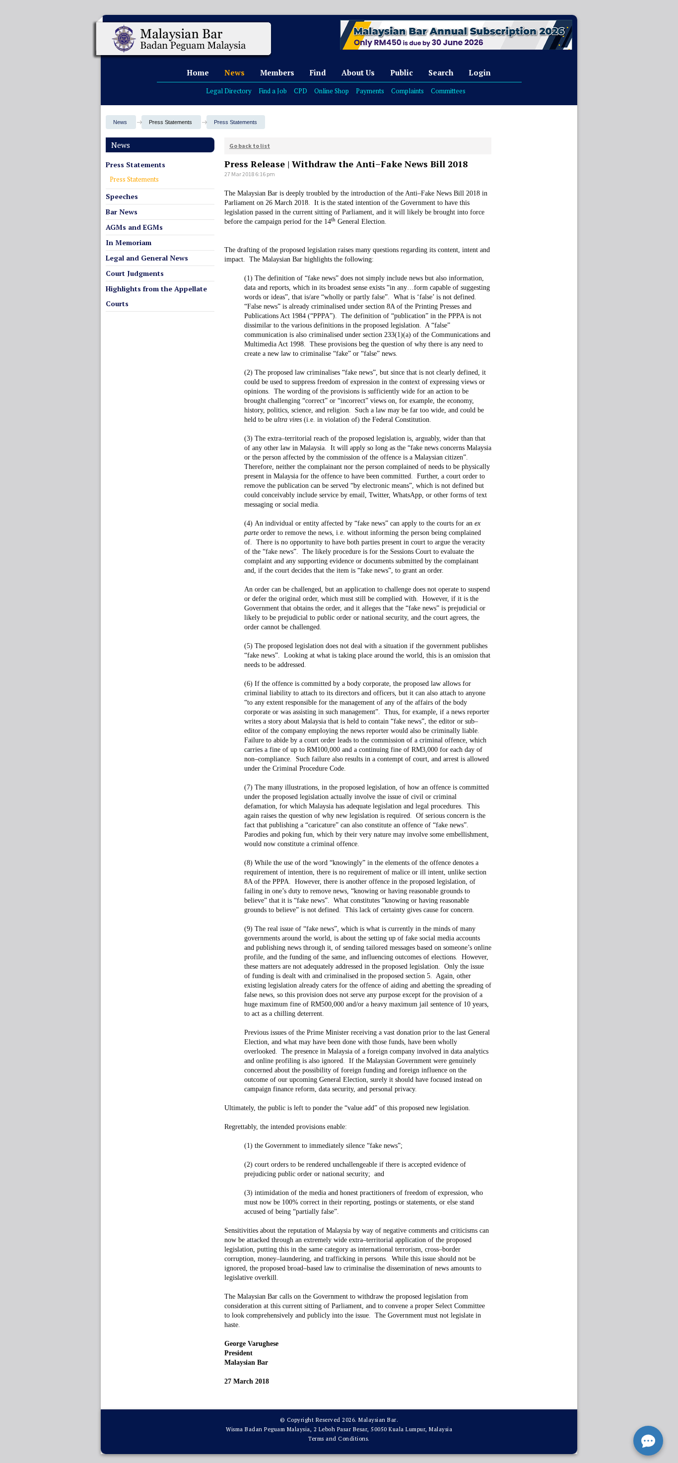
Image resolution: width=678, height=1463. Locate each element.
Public (401, 72)
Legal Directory (229, 90)
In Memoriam (128, 242)
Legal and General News (147, 258)
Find (318, 72)
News (234, 72)
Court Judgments (135, 273)
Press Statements (235, 122)
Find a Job (273, 90)
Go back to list (249, 145)
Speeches (122, 196)
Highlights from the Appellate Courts (156, 296)
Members (277, 72)
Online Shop (331, 90)
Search (440, 72)
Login (480, 72)
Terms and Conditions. (339, 1438)
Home (198, 72)
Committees (448, 90)
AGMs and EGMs (134, 227)
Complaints (407, 90)
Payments (370, 90)
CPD (300, 90)
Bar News (121, 211)
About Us (358, 72)
